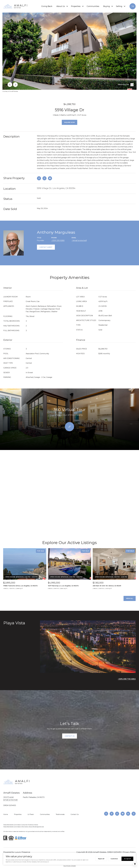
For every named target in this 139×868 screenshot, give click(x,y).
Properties (75, 6)
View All (129, 598)
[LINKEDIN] (128, 814)
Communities (93, 6)
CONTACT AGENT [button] (45, 247)
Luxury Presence (22, 852)
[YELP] (134, 814)
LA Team (31, 814)
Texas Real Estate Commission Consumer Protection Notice (20, 824)
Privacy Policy (129, 852)
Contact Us (75, 814)
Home (5, 814)
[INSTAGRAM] (117, 814)
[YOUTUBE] (123, 814)
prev (10, 84)
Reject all (101, 858)
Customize (114, 858)
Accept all (127, 858)
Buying (106, 6)
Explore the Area (127, 679)
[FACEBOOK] (112, 814)
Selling (119, 6)
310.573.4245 (8, 797)
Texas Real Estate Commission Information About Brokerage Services (23, 826)
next (15, 84)
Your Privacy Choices (69, 865)
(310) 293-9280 (58, 240)
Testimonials (60, 814)
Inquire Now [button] (69, 122)
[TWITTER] (106, 814)
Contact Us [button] (69, 736)
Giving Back (46, 6)
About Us (60, 6)
